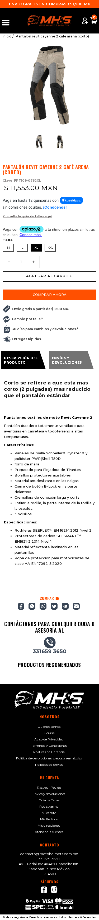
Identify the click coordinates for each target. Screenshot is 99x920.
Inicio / (8, 36)
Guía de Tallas (49, 800)
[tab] (23, 360)
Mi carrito (49, 813)
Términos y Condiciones (49, 746)
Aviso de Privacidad (49, 739)
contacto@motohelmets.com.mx (49, 854)
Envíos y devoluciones (48, 794)
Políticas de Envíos (49, 765)
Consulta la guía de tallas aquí (27, 216)
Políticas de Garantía (49, 752)
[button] (8, 20)
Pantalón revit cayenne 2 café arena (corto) (52, 36)
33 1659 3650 (49, 859)
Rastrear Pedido (49, 787)
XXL (50, 247)
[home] (49, 21)
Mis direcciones (49, 825)
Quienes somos (48, 727)
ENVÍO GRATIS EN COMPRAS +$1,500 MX (49, 4)
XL (36, 247)
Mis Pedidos (49, 819)
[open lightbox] (49, 85)
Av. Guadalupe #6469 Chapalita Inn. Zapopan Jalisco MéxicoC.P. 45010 (49, 869)
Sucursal (49, 733)
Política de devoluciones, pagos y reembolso (49, 758)
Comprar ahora (50, 294)
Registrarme (48, 806)
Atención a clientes (49, 832)
